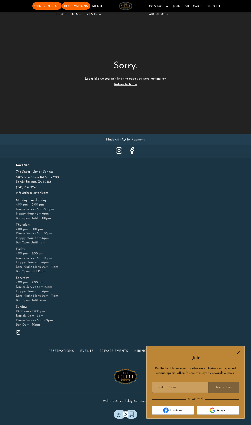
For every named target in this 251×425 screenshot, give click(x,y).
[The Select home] (125, 7)
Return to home (125, 84)
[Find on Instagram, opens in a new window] (119, 152)
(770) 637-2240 (26, 187)
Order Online (47, 6)
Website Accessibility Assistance (125, 401)
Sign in (213, 6)
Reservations (76, 6)
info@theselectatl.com (32, 193)
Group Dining (68, 14)
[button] (93, 14)
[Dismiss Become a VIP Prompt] (238, 352)
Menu (97, 6)
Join (177, 6)
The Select (125, 378)
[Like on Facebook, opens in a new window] (132, 152)
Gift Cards (194, 6)
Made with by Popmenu (74, 139)
